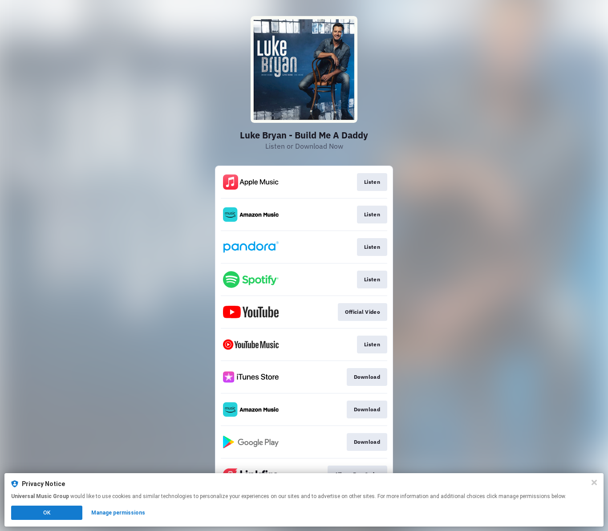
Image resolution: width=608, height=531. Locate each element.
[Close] (594, 482)
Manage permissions (118, 513)
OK (46, 513)
